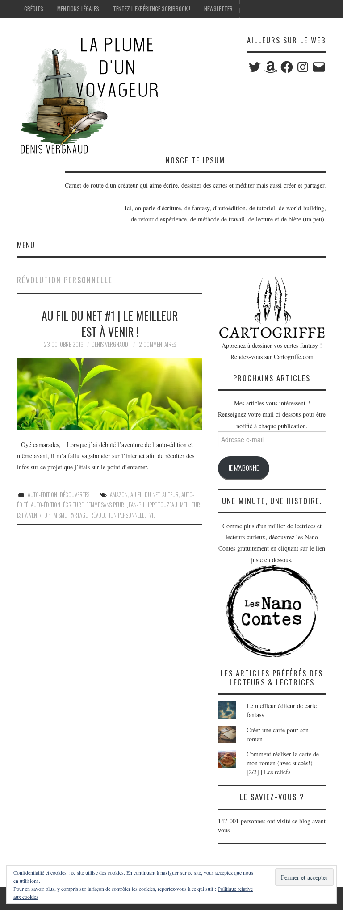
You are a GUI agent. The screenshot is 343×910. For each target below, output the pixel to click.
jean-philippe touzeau (152, 505)
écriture (73, 505)
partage (78, 515)
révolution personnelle (118, 515)
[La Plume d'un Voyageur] (88, 95)
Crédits (33, 8)
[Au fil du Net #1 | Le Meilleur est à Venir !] (109, 394)
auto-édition (45, 505)
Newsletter (218, 8)
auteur (170, 494)
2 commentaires (157, 344)
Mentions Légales (78, 8)
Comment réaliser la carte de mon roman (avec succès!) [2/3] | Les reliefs (283, 763)
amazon (119, 494)
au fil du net (144, 494)
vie (152, 515)
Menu (26, 244)
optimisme (55, 515)
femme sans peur (105, 505)
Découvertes (74, 494)
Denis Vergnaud (110, 344)
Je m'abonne (243, 467)
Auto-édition (42, 494)
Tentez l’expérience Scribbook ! (151, 8)
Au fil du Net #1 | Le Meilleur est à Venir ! (110, 323)
